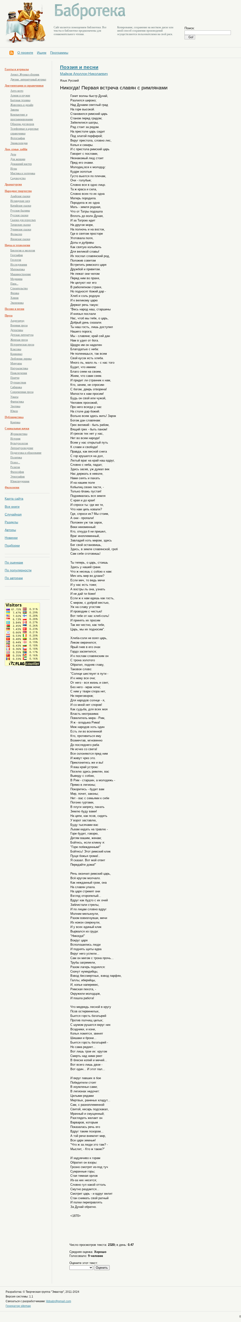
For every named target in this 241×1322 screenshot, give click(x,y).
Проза (8, 315)
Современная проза (21, 392)
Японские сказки (20, 239)
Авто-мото (16, 90)
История (15, 438)
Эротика (15, 406)
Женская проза (19, 339)
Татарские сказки (20, 224)
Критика (15, 422)
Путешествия (18, 382)
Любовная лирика (21, 358)
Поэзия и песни (14, 309)
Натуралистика (19, 368)
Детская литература (21, 334)
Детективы (16, 330)
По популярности (18, 570)
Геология (15, 259)
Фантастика (17, 401)
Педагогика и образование (25, 452)
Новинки (11, 538)
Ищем (41, 52)
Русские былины (20, 210)
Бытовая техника (20, 100)
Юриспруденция (19, 481)
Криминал (16, 354)
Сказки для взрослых (23, 220)
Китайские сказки (20, 205)
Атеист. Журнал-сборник (24, 74)
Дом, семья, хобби (16, 149)
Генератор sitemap (18, 1306)
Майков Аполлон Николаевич (84, 74)
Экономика (17, 302)
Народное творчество (18, 191)
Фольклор (16, 234)
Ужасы (14, 396)
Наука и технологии (17, 245)
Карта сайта (14, 498)
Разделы (11, 522)
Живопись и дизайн (21, 105)
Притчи (14, 377)
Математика (17, 269)
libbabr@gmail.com (58, 1301)
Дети (13, 154)
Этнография (17, 476)
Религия (15, 467)
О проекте (25, 52)
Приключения (18, 373)
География (16, 255)
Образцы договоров (22, 124)
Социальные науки (17, 428)
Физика (14, 293)
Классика (15, 349)
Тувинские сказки (20, 229)
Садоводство (18, 178)
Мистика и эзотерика (22, 173)
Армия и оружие (20, 95)
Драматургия (13, 184)
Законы (14, 109)
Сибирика (16, 387)
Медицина (16, 279)
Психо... (15, 462)
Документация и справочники (24, 85)
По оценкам (14, 562)
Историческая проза (22, 344)
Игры (13, 168)
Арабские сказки (20, 196)
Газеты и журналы (17, 69)
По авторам (14, 578)
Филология (12, 487)
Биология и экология (22, 250)
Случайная (13, 514)
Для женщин (17, 159)
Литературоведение (21, 448)
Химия (14, 297)
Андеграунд (17, 320)
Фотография (17, 138)
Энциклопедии (19, 143)
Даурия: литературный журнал (28, 79)
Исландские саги (20, 201)
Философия (17, 471)
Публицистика (14, 417)
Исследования (18, 264)
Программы (59, 52)
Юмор (14, 411)
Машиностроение (20, 274)
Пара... (14, 283)
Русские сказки (19, 215)
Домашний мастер (21, 163)
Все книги (12, 506)
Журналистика (18, 433)
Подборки (12, 545)
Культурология (19, 443)
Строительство (19, 288)
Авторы (10, 530)
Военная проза (19, 325)
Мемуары (16, 363)
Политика (16, 457)
